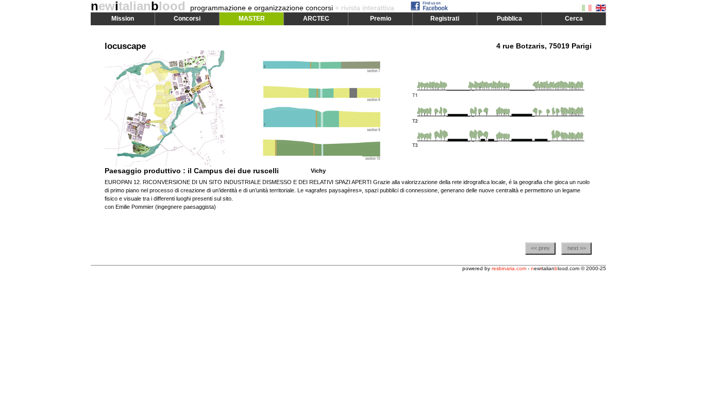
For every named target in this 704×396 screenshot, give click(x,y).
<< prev (540, 248)
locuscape (125, 46)
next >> (576, 248)
